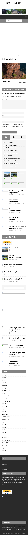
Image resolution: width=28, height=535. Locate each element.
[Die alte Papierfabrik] (5, 346)
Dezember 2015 (6, 437)
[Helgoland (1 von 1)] (14, 78)
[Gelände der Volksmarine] (5, 201)
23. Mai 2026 (13, 250)
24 (23, 195)
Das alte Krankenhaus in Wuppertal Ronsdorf (17, 227)
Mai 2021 (4, 388)
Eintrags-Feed (5, 464)
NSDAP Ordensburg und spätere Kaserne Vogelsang (17, 329)
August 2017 (5, 409)
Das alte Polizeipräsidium (10, 145)
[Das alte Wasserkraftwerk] (21, 174)
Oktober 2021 (5, 385)
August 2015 (5, 448)
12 (20, 230)
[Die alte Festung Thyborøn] (7, 179)
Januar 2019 (5, 398)
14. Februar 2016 (14, 222)
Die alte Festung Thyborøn (10, 150)
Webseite (4, 120)
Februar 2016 (5, 435)
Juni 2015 (4, 450)
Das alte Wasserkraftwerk (10, 148)
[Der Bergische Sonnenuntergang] (21, 184)
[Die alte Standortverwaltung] (14, 184)
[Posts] (6, 137)
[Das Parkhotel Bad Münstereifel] (7, 184)
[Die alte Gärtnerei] (7, 174)
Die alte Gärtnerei (8, 142)
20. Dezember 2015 (15, 195)
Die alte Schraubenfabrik (15, 210)
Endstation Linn (8, 155)
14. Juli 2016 (13, 212)
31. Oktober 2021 (10, 281)
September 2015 (6, 445)
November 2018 (6, 401)
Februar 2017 (5, 414)
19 (23, 204)
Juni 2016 (4, 427)
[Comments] (22, 137)
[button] (26, 17)
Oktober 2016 (5, 419)
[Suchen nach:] (14, 20)
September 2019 (6, 396)
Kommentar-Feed (6, 467)
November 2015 (6, 440)
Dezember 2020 (6, 390)
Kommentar (5, 99)
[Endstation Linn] (21, 179)
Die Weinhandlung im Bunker (11, 166)
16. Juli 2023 (9, 267)
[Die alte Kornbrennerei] (5, 339)
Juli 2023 (4, 380)
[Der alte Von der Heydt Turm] (14, 179)
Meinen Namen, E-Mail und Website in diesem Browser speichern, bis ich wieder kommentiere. (12, 126)
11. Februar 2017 (14, 333)
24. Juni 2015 (13, 230)
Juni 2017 (4, 411)
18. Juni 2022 (9, 274)
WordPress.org (5, 469)
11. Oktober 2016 (14, 340)
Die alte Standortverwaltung (11, 161)
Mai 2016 (4, 429)
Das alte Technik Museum (14, 218)
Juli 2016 (4, 424)
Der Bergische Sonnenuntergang (12, 163)
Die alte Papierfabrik (16, 345)
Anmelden (4, 462)
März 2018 (4, 406)
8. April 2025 (13, 259)
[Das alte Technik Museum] (5, 219)
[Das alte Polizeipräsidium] (14, 174)
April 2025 (4, 377)
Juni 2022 (4, 383)
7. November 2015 (15, 204)
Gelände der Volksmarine (13, 200)
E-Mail (3, 115)
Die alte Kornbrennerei (17, 338)
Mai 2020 (4, 393)
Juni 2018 (4, 403)
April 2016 (4, 432)
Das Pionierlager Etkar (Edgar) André (17, 192)
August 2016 (5, 422)
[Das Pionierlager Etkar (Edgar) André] (5, 192)
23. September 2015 (15, 347)
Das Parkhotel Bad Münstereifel (12, 158)
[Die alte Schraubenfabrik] (5, 210)
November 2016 (6, 416)
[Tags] (14, 137)
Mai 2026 (4, 375)
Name (3, 111)
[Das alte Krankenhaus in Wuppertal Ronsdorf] (5, 228)
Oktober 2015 (5, 442)
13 (20, 212)
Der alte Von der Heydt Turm (11, 153)
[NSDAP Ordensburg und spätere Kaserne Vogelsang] (5, 328)
